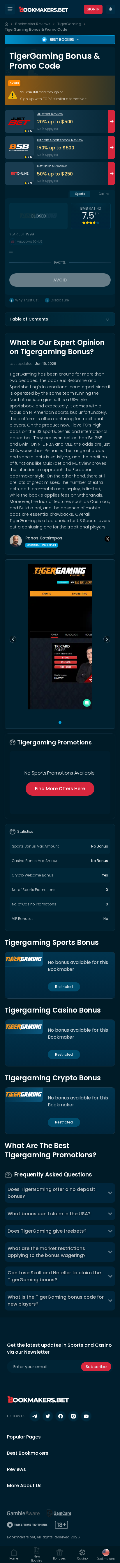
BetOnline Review (52, 166)
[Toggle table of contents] (107, 319)
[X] (107, 539)
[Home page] (6, 24)
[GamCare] (59, 1513)
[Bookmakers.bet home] (43, 9)
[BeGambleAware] (23, 1513)
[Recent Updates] (110, 9)
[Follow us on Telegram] (35, 1416)
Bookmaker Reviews (32, 23)
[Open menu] (10, 9)
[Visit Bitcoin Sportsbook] (19, 147)
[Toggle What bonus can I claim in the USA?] (110, 1213)
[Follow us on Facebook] (60, 1416)
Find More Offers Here (60, 788)
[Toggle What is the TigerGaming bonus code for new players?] (110, 1300)
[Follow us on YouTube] (86, 1416)
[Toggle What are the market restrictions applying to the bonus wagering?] (110, 1252)
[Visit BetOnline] (19, 173)
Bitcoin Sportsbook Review (60, 140)
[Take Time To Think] (27, 1525)
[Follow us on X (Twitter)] (47, 1416)
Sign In (93, 9)
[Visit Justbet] (19, 121)
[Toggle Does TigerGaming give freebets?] (110, 1231)
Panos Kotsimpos (43, 538)
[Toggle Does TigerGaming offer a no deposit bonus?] (110, 1193)
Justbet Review (50, 113)
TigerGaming (69, 23)
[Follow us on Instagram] (73, 1416)
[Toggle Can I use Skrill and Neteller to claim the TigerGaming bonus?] (110, 1276)
